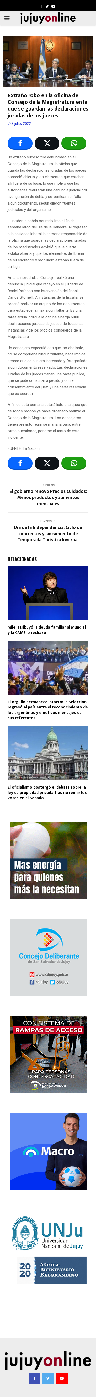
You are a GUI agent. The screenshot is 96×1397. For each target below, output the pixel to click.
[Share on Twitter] (47, 143)
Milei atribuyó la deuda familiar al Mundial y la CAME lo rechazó (47, 630)
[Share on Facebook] (20, 143)
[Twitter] (48, 1378)
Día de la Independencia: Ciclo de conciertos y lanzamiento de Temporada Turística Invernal (48, 534)
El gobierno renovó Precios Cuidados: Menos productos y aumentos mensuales (48, 498)
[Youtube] (62, 1378)
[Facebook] (34, 1378)
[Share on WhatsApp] (73, 143)
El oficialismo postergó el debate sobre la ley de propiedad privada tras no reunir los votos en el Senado (47, 793)
